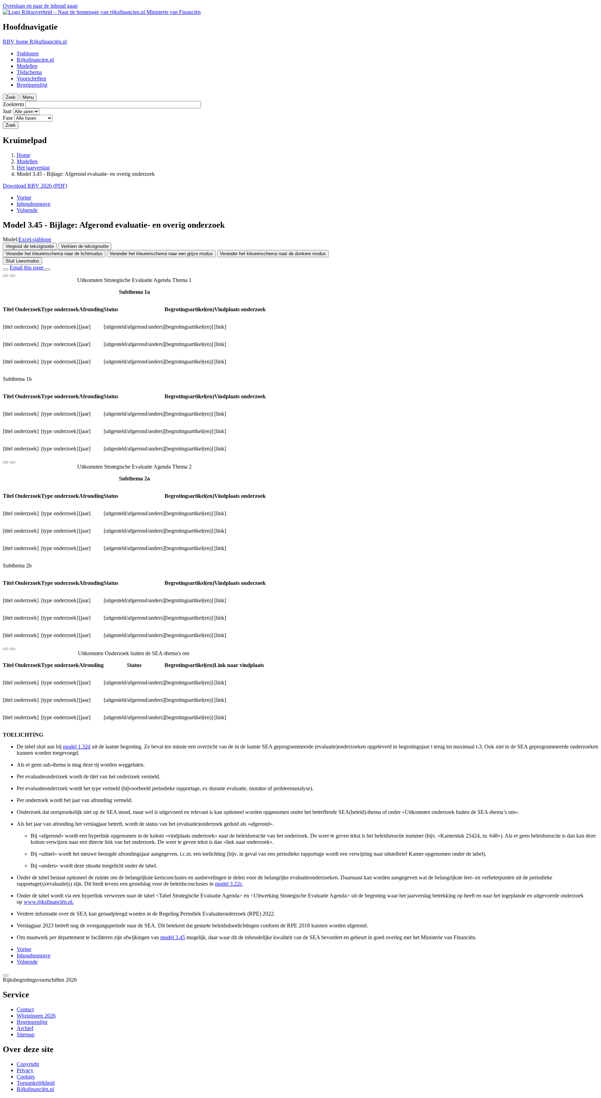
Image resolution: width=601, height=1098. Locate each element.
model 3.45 (172, 937)
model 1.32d (76, 747)
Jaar (7, 111)
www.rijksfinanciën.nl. (49, 902)
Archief (25, 1028)
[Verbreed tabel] (5, 276)
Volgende (27, 210)
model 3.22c (228, 884)
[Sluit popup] (5, 975)
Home (23, 155)
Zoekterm (13, 104)
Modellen (27, 66)
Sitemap (25, 1034)
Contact (25, 1009)
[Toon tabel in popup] (12, 276)
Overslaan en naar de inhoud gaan (40, 6)
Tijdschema (29, 72)
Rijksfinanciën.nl (35, 1089)
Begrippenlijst (32, 85)
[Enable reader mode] (5, 269)
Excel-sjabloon (34, 239)
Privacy (25, 1070)
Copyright (28, 1064)
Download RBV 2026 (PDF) (35, 186)
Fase (8, 118)
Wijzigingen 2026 (36, 1016)
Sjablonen (28, 53)
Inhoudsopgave (33, 204)
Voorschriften (31, 78)
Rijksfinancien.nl (35, 60)
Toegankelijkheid (36, 1083)
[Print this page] (47, 269)
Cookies (26, 1077)
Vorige (24, 198)
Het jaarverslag (33, 168)
